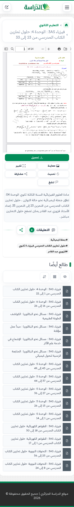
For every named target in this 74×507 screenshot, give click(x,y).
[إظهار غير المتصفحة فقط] (64, 276)
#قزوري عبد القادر (58, 251)
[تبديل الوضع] (6, 7)
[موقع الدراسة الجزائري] (37, 7)
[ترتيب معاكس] (44, 276)
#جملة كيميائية (59, 239)
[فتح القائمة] (67, 7)
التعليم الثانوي (49, 25)
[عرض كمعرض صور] (54, 276)
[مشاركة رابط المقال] (21, 229)
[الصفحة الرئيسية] (66, 25)
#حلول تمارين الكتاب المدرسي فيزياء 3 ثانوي (43, 245)
